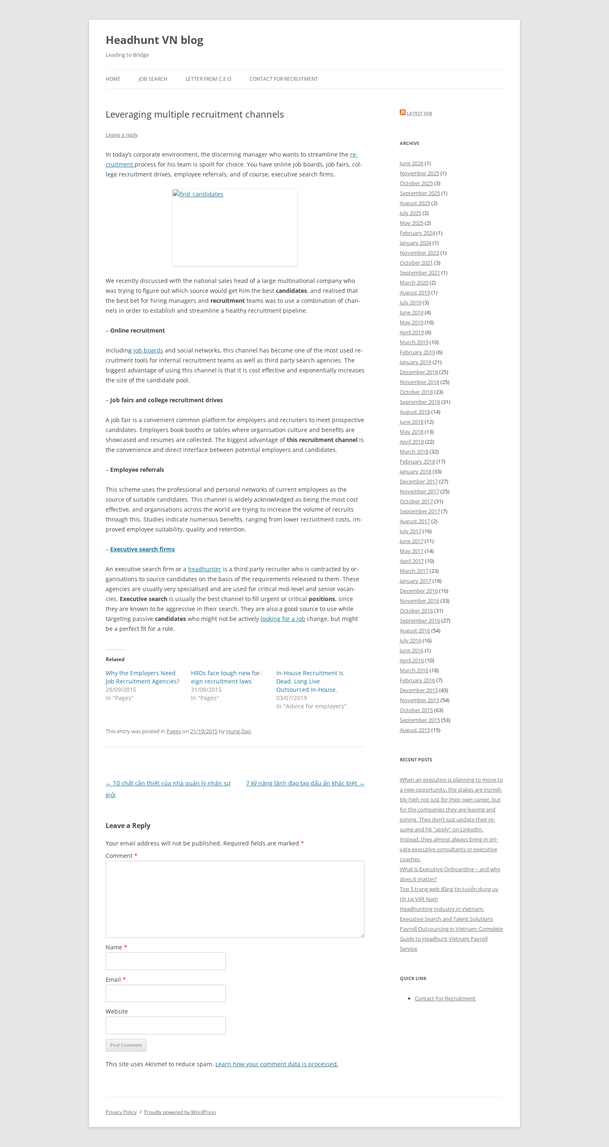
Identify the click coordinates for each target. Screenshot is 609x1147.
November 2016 (419, 600)
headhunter (204, 569)
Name (116, 947)
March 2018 (414, 451)
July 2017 (410, 531)
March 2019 (414, 342)
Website (117, 1011)
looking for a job (283, 619)
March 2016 (414, 670)
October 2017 (416, 501)
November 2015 (419, 700)
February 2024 (417, 233)
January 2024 (415, 242)
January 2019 (415, 362)
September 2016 (420, 620)
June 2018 (411, 421)
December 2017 (419, 481)
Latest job (419, 113)
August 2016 (415, 630)
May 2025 (411, 223)
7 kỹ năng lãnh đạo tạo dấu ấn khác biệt (305, 783)
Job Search (153, 78)
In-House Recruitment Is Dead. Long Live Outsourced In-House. (309, 681)
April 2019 (412, 332)
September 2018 (420, 402)
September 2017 (420, 511)
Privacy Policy (121, 1112)
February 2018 (417, 461)
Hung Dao (238, 731)
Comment (122, 856)
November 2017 (419, 491)
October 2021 (416, 262)
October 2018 (416, 392)
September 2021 (420, 272)
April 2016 (412, 660)
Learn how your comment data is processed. (276, 1064)
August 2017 (415, 521)
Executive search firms (142, 549)
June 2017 (411, 541)
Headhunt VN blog (154, 39)
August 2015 (415, 730)
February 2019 (417, 352)
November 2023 (419, 252)
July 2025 (410, 213)
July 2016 (410, 640)
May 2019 (411, 322)
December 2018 (419, 372)
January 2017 (415, 580)
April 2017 (412, 561)
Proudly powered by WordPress (180, 1112)
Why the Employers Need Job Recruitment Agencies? (142, 677)
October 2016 (416, 610)
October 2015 (416, 710)
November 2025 (419, 173)
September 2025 (420, 193)
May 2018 (411, 431)
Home (113, 78)
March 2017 (414, 571)
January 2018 (415, 471)
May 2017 (411, 551)
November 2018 (419, 382)
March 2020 (414, 282)
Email (116, 979)
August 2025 (415, 203)
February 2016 (417, 680)
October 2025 (416, 183)
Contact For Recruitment (283, 78)
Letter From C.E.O (208, 78)
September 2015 (420, 720)
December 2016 (419, 590)
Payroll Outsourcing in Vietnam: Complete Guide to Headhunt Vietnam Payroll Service (451, 938)
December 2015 (419, 690)
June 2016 (411, 650)
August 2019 (415, 292)
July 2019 (410, 302)
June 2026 (411, 163)
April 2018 (412, 441)
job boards (148, 350)
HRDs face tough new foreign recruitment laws (226, 677)
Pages (174, 731)
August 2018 (415, 411)
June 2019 (411, 312)
